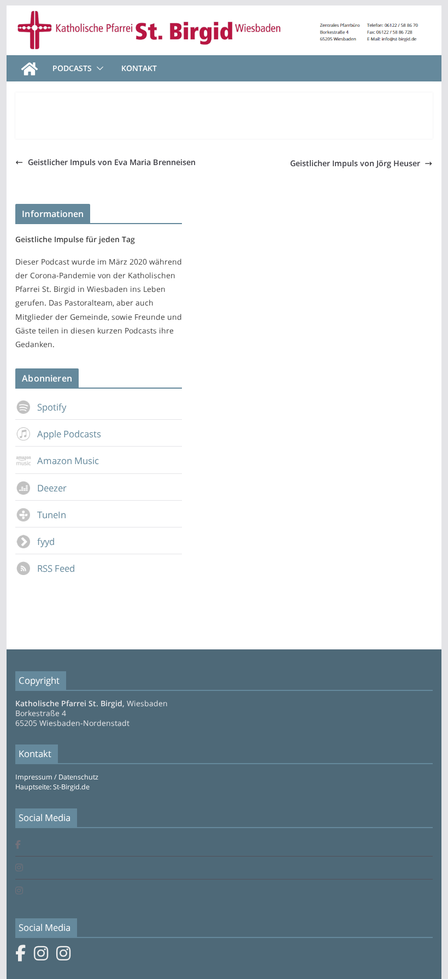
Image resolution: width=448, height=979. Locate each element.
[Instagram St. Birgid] (19, 868)
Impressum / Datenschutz (56, 777)
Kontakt (139, 68)
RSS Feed (56, 568)
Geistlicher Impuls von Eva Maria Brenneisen (111, 162)
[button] (98, 68)
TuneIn (51, 514)
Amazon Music (68, 460)
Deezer (52, 488)
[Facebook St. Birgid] (18, 845)
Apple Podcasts (69, 433)
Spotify (51, 407)
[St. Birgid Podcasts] (224, 13)
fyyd (46, 541)
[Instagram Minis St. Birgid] (19, 891)
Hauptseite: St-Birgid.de (52, 787)
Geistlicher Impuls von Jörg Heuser (355, 163)
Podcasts (72, 68)
